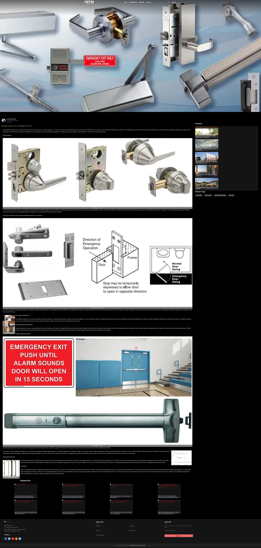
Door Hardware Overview (220, 195)
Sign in (174, 2)
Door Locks (231, 195)
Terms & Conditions (100, 535)
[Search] (169, 2)
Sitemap (143, 545)
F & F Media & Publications (135, 545)
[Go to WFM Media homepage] (89, 2)
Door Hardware (208, 195)
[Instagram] (16, 538)
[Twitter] (9, 538)
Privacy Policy (132, 530)
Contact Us (98, 530)
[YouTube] (12, 538)
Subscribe (131, 526)
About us (98, 526)
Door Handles (199, 195)
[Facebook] (5, 538)
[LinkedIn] (19, 538)
